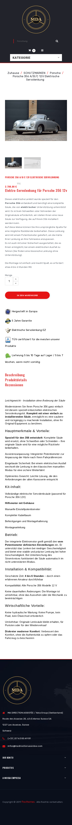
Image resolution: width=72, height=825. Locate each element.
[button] (31, 50)
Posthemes (28, 802)
